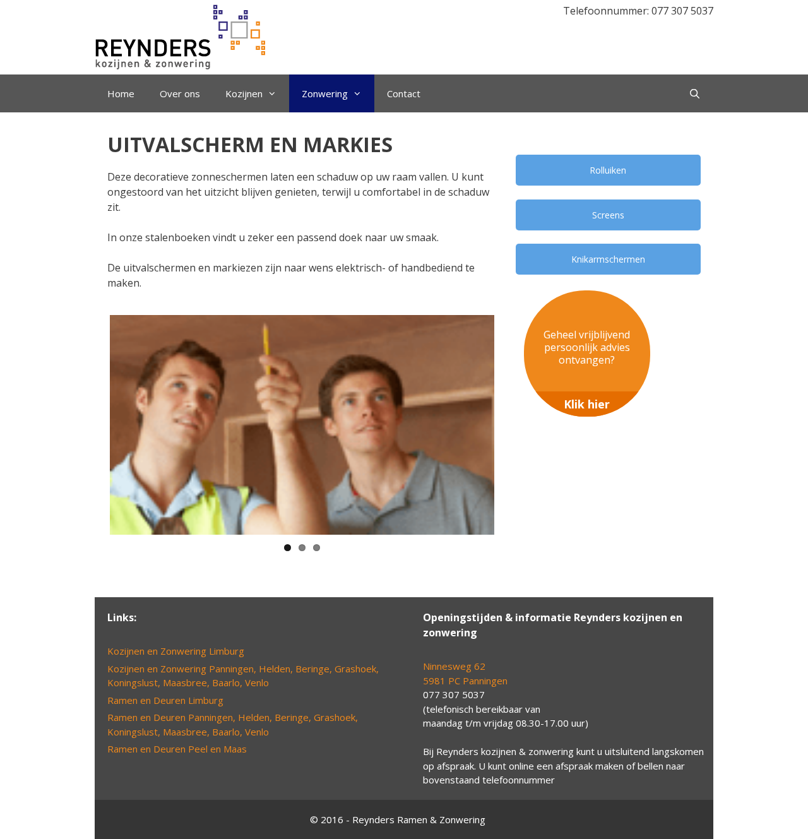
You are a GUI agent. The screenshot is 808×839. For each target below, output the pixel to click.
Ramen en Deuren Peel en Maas (177, 748)
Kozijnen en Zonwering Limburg (175, 651)
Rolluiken (608, 170)
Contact (403, 93)
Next (513, 424)
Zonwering (325, 93)
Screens (608, 215)
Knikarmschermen (608, 259)
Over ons (180, 93)
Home (120, 93)
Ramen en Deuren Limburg (165, 700)
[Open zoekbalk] (694, 93)
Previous (91, 424)
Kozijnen (244, 93)
